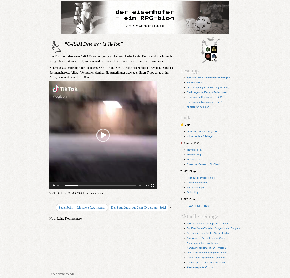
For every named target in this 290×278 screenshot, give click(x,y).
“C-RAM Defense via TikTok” (93, 44)
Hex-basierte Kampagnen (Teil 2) (204, 102)
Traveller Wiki (194, 159)
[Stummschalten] (147, 185)
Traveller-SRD (194, 149)
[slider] (100, 185)
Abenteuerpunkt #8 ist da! (200, 267)
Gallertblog (193, 192)
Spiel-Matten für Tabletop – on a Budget (208, 223)
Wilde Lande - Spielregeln (200, 136)
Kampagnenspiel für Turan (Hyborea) (207, 248)
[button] (103, 135)
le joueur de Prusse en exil (201, 178)
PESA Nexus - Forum (198, 206)
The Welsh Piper (196, 187)
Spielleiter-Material (208, 77)
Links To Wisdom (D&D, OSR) (203, 131)
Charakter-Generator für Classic (204, 164)
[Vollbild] (152, 185)
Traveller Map (194, 154)
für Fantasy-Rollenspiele (207, 92)
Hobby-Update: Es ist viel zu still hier (206, 262)
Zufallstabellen (194, 82)
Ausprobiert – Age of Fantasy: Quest (206, 238)
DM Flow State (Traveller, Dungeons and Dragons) (214, 228)
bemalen (198, 107)
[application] (103, 135)
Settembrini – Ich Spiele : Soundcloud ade (209, 233)
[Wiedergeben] (53, 185)
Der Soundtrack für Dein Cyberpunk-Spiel (138, 207)
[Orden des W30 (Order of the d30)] (210, 50)
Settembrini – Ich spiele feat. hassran (82, 207)
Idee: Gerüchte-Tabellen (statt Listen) (207, 252)
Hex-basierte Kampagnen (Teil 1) (204, 97)
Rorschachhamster (197, 182)
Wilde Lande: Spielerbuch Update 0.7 (207, 257)
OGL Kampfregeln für (208, 87)
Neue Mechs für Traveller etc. (202, 243)
